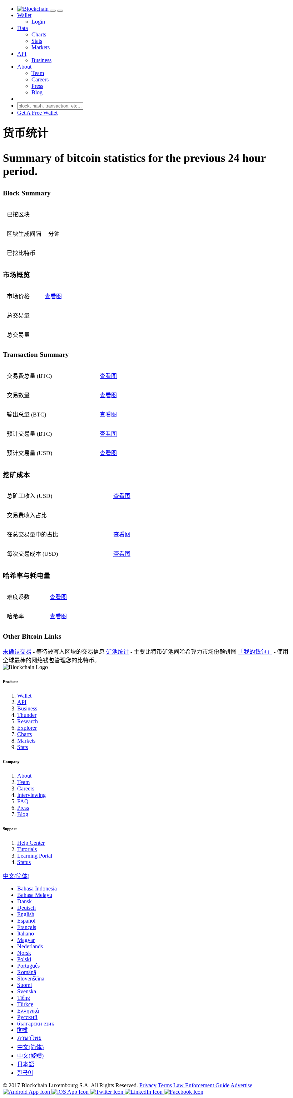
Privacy (148, 1085)
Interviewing (31, 795)
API (21, 54)
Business (41, 60)
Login (38, 22)
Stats (36, 41)
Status (24, 862)
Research (27, 721)
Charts (38, 34)
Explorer (27, 728)
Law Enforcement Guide (201, 1085)
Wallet (24, 15)
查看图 (53, 296)
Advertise (241, 1085)
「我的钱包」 (255, 652)
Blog (37, 92)
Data (22, 28)
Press (37, 86)
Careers (40, 79)
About (24, 67)
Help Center (31, 843)
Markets (40, 47)
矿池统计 (117, 652)
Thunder (26, 715)
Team (37, 73)
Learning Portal (34, 856)
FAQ (23, 801)
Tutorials (27, 849)
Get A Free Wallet (37, 113)
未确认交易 (17, 652)
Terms (165, 1085)
